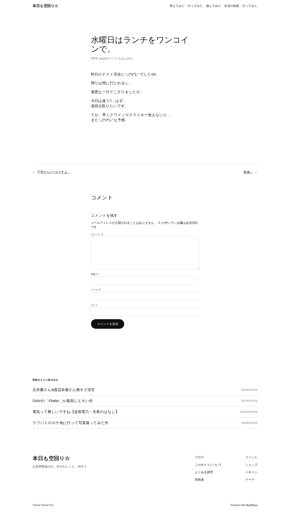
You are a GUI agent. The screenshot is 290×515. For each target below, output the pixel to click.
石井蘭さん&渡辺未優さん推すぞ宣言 (64, 390)
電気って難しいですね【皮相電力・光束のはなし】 (76, 412)
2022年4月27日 (249, 400)
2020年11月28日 (248, 411)
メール (96, 289)
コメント (97, 234)
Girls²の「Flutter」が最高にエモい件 (63, 401)
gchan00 (103, 58)
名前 (95, 274)
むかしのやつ (126, 58)
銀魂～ (248, 172)
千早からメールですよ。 (53, 172)
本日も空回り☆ (45, 6)
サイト (94, 305)
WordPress (251, 505)
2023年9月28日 (249, 389)
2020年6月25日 (249, 423)
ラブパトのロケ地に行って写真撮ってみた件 (70, 423)
